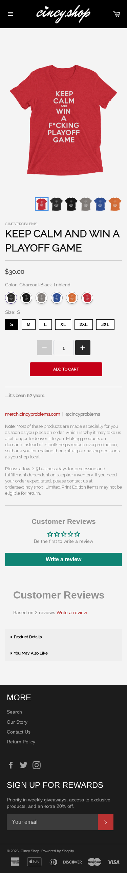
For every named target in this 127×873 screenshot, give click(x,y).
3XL (105, 323)
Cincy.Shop (30, 851)
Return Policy (21, 741)
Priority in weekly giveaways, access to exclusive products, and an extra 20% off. (58, 803)
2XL (83, 323)
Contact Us (18, 732)
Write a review (63, 559)
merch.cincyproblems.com (32, 414)
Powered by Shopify (57, 851)
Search (14, 712)
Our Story (17, 722)
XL (63, 323)
